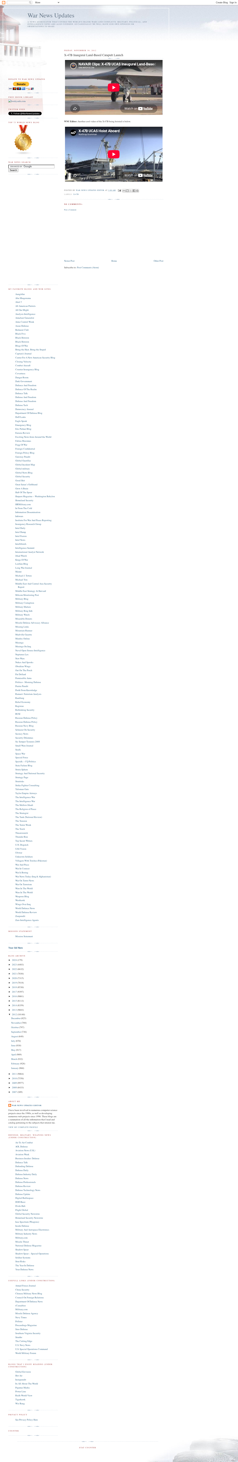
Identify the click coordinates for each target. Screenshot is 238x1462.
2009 (14, 1082)
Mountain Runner (23, 630)
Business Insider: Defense (27, 1158)
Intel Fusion (21, 536)
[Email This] (124, 190)
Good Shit (20, 480)
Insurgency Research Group (28, 524)
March (14, 1059)
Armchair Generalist (24, 317)
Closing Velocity (23, 361)
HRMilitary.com (23, 504)
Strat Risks (20, 1261)
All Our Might (22, 310)
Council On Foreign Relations (29, 1297)
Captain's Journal (23, 353)
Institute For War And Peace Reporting (33, 520)
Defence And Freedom (25, 385)
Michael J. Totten (23, 575)
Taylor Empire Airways (26, 793)
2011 (14, 1073)
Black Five (20, 333)
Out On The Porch (23, 670)
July (13, 1040)
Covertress (20, 373)
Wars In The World (24, 888)
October (15, 1027)
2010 (14, 1078)
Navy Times (21, 1317)
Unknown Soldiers (24, 856)
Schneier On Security (25, 729)
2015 (14, 1000)
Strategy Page (21, 777)
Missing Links (22, 626)
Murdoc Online (22, 638)
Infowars (19, 516)
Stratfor (18, 1337)
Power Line (20, 1391)
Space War (20, 753)
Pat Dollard (20, 674)
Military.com (21, 1237)
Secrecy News (21, 733)
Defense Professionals (25, 1182)
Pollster (18, 1321)
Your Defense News (24, 1269)
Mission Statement (24, 936)
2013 (14, 1009)
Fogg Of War (21, 444)
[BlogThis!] (127, 190)
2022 (14, 969)
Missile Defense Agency (26, 1313)
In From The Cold (23, 508)
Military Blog (21, 598)
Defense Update (22, 1194)
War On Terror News (24, 880)
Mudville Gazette (23, 634)
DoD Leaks (20, 417)
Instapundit (20, 1379)
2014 (14, 1005)
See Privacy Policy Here (26, 1419)
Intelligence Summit (24, 547)
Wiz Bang (20, 1403)
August (14, 1036)
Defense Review (22, 1186)
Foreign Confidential (25, 448)
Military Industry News (26, 1233)
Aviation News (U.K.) (25, 1150)
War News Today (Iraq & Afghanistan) (33, 876)
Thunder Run (21, 836)
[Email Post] (119, 190)
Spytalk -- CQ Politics (25, 761)
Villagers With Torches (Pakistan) (31, 860)
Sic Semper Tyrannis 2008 (27, 741)
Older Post (158, 260)
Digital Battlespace (24, 1197)
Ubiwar (18, 852)
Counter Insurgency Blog (27, 369)
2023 (14, 964)
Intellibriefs (20, 543)
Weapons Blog (22, 896)
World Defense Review (26, 912)
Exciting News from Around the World (33, 436)
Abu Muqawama (23, 298)
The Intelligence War (25, 797)
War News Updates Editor (26, 1105)
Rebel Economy (22, 702)
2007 (14, 1091)
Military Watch (22, 614)
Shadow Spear (22, 1249)
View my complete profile (23, 1127)
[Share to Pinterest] (137, 190)
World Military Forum (25, 1353)
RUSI (17, 713)
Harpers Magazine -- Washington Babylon (35, 496)
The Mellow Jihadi (24, 805)
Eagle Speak (21, 421)
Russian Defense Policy (26, 717)
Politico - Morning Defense (28, 682)
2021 (14, 973)
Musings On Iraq (23, 646)
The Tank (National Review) (28, 817)
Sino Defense (21, 1329)
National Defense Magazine (28, 1245)
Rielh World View (23, 1395)
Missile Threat (22, 1241)
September (16, 1031)
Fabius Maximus (23, 440)
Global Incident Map (25, 464)
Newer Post (69, 260)
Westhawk (20, 900)
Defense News (21, 1178)
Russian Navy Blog (24, 725)
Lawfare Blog (21, 563)
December (16, 1018)
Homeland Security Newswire (29, 1217)
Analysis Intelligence (25, 314)
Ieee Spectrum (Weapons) (27, 1221)
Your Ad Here (15, 948)
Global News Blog (24, 472)
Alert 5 (18, 301)
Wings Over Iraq (23, 904)
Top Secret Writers (23, 840)
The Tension (21, 820)
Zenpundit (20, 916)
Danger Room (21, 377)
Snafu (18, 749)
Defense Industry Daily (26, 1174)
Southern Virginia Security (28, 1333)
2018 (14, 987)
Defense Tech (21, 405)
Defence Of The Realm (26, 389)
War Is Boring (21, 872)
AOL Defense (21, 1146)
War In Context (22, 868)
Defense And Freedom (25, 397)
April (14, 1054)
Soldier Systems (22, 1257)
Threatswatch (21, 832)
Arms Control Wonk (24, 321)
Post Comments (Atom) (88, 267)
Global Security (22, 476)
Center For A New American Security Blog (35, 357)
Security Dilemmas (24, 737)
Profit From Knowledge (26, 690)
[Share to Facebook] (134, 190)
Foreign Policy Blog (24, 452)
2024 (14, 960)
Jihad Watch (21, 555)
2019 (14, 982)
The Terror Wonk (23, 824)
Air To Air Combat (24, 1142)
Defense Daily (22, 1170)
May (13, 1049)
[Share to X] (130, 190)
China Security (22, 1289)
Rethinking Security (24, 709)
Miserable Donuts (23, 618)
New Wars (20, 658)
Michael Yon (21, 579)
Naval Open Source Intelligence (30, 650)
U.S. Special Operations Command (31, 1349)
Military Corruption (24, 602)
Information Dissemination (27, 512)
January (15, 1068)
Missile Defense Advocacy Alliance (32, 622)
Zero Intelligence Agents (27, 920)
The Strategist (21, 813)
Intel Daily (20, 528)
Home (114, 260)
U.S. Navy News (22, 1345)
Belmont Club (22, 329)
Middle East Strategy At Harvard (30, 591)
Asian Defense (22, 325)
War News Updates (51, 15)
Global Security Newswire (27, 1213)
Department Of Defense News (29, 1301)
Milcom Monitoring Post (27, 595)
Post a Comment (70, 209)
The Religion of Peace (25, 809)
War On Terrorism (23, 884)
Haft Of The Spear (23, 492)
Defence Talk (21, 393)
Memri (18, 571)
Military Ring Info (24, 610)
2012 (14, 1014)
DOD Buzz (20, 1201)
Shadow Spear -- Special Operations (32, 1253)
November (16, 1022)
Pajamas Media (22, 1387)
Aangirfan (20, 294)
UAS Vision (20, 848)
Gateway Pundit (22, 456)
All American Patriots (25, 305)
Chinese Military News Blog (28, 1293)
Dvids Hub (20, 1205)
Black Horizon (22, 337)
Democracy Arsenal (24, 409)
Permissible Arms (23, 678)
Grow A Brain (21, 488)
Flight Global (21, 1210)
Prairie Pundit (21, 686)
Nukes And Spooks (24, 662)
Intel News (20, 539)
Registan (19, 706)
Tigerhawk (20, 1399)
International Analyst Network (29, 551)
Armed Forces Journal (25, 1285)
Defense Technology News (27, 1190)
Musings (19, 642)
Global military (22, 468)
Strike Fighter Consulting (27, 785)
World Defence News (25, 908)
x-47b (76, 194)
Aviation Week (22, 1154)
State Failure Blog (23, 765)
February (15, 1063)
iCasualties (20, 1305)
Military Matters (23, 606)
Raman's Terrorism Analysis (28, 694)
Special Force (21, 757)
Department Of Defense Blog (28, 413)
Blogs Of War (21, 345)
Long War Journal (23, 567)
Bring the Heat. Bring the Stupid (30, 349)
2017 (14, 991)
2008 (14, 1087)
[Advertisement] (85, 37)
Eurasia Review (22, 432)
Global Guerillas (23, 460)
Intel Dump (20, 532)
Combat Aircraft (22, 365)
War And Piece (22, 864)
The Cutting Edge (23, 1341)
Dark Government (23, 381)
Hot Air (18, 1375)
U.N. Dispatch (21, 844)
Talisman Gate (22, 789)
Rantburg (19, 698)
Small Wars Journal (24, 745)
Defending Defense (24, 1166)
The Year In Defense (24, 1265)
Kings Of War (21, 559)
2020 (14, 978)
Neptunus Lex (22, 654)
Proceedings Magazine (26, 1325)
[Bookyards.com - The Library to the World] (17, 101)
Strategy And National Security (30, 773)
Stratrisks (19, 781)
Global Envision (23, 1371)
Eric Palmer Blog (23, 428)
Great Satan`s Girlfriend (26, 484)
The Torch (20, 828)
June (13, 1045)
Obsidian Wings (22, 666)
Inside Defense (22, 1225)
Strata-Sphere (21, 769)
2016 (14, 996)
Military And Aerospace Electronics (32, 1229)
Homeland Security (24, 500)
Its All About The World (26, 1383)
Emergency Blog (23, 425)
